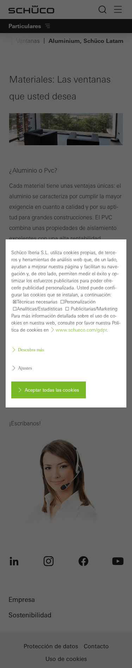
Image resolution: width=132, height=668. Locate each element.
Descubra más (31, 349)
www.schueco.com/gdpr (81, 330)
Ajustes (25, 368)
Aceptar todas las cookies (52, 390)
